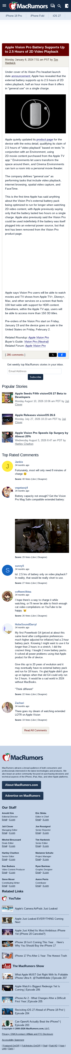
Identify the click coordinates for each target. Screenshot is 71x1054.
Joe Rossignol (43, 826)
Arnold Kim (8, 813)
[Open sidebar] (66, 6)
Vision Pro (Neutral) (36, 341)
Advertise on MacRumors (22, 795)
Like (34, 479)
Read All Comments (35, 730)
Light (4, 1048)
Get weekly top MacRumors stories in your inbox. (35, 364)
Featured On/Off (11, 1045)
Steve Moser (8, 879)
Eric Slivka (41, 813)
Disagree (42, 479)
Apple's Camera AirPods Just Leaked (36, 908)
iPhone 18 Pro (14, 15)
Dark (10, 1048)
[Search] (60, 6)
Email (4, 819)
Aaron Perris (42, 879)
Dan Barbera (8, 866)
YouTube (15, 898)
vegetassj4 (21, 487)
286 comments (15, 354)
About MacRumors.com (21, 784)
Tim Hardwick (43, 840)
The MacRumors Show (28, 966)
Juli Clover (7, 826)
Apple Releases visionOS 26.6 (35, 415)
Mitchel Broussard (11, 840)
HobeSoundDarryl (26, 624)
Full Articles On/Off (31, 1045)
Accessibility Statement (13, 1040)
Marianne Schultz (44, 853)
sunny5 (19, 565)
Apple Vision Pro (38, 337)
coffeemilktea (23, 591)
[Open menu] (4, 6)
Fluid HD (53, 1045)
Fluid (45, 1045)
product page (44, 139)
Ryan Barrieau (43, 866)
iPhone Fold (37, 15)
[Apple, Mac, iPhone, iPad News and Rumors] (28, 10)
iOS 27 (57, 15)
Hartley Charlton (24, 443)
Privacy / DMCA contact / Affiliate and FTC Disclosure (27, 1034)
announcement (20, 76)
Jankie (19, 461)
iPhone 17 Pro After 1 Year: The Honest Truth (41, 955)
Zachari (19, 702)
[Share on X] (53, 355)
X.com (12, 819)
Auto (62, 1045)
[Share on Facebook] (62, 355)
